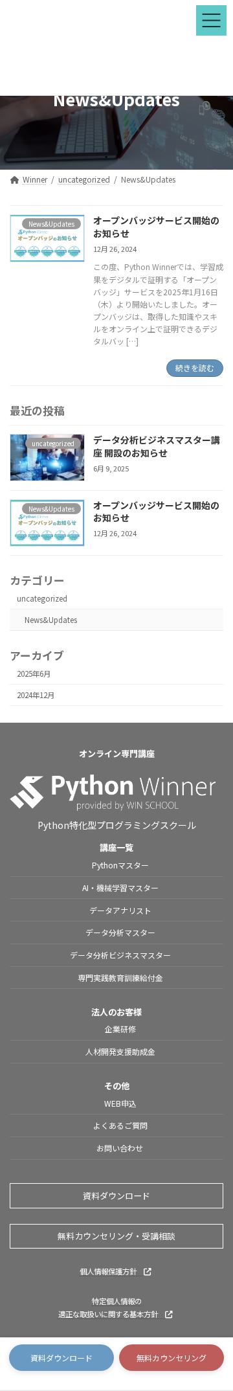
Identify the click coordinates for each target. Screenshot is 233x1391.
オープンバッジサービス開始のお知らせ (156, 227)
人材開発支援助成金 (120, 1051)
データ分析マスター (120, 932)
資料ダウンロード (116, 1196)
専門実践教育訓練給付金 (120, 977)
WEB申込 (120, 1103)
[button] (61, 1357)
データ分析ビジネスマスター (120, 954)
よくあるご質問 (120, 1125)
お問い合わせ (120, 1147)
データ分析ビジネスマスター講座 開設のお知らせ (156, 446)
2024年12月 (35, 695)
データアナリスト (120, 910)
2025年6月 (33, 673)
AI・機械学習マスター (120, 887)
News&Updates (51, 620)
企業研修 (120, 1029)
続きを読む (194, 367)
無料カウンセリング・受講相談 (116, 1236)
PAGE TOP (213, 1337)
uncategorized (42, 598)
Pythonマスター (120, 864)
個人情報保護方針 (112, 1271)
